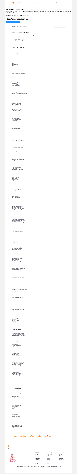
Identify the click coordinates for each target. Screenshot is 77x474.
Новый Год (45, 2)
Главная (31, 2)
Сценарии (42, 2)
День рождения (13, 26)
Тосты (39, 2)
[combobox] (60, 3)
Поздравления (35, 2)
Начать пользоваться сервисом (13, 22)
